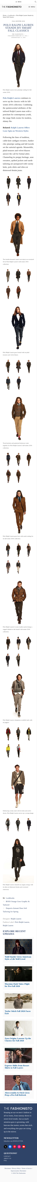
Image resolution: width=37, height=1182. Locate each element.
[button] (36, 2)
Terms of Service (27, 1168)
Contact (7, 1156)
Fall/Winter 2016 (18, 21)
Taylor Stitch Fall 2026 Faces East (18, 1012)
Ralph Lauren (16, 919)
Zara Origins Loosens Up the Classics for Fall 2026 (18, 1039)
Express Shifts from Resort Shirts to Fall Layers (17, 1066)
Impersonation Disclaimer (18, 1171)
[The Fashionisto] (11, 7)
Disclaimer (8, 1168)
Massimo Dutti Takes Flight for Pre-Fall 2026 (17, 985)
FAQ (5, 1160)
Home (4, 15)
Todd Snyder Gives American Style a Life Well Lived (18, 958)
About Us (7, 1158)
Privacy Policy (16, 1168)
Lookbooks (11, 15)
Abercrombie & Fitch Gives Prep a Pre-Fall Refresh (17, 1094)
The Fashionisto (17, 34)
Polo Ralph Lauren (11, 98)
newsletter (18, 1141)
